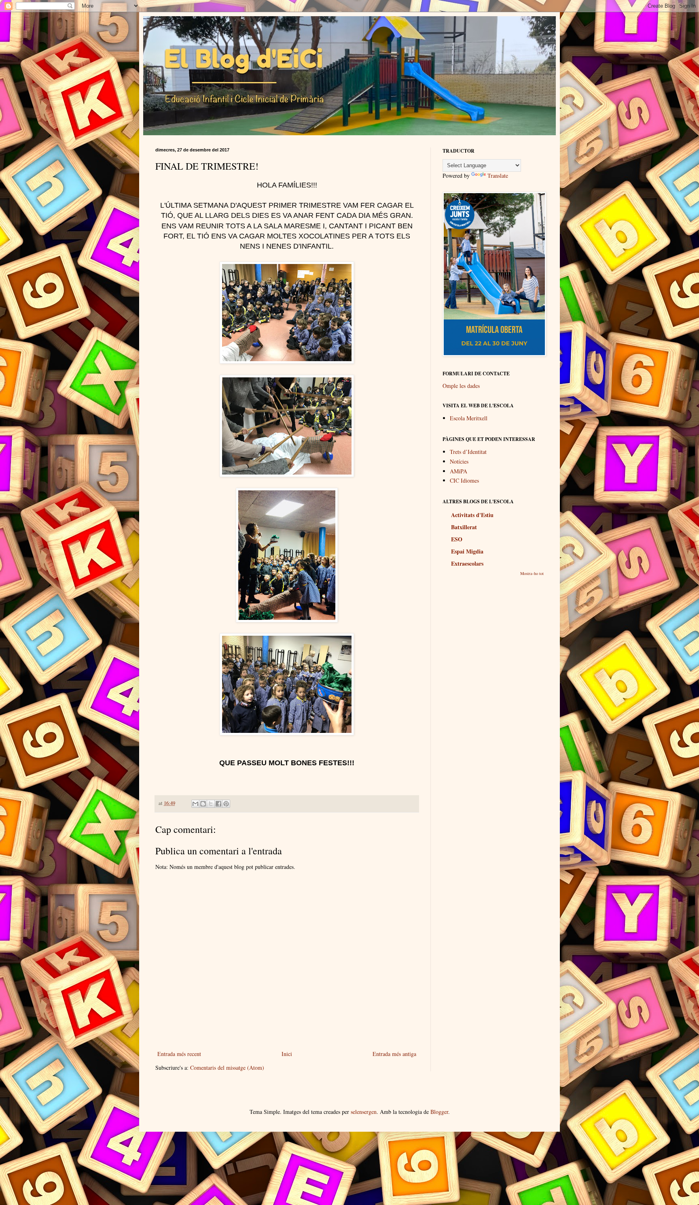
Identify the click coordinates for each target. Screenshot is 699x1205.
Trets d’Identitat (468, 452)
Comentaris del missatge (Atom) (227, 1067)
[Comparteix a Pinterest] (226, 804)
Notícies (459, 461)
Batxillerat (464, 527)
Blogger (439, 1112)
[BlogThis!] (203, 804)
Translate (497, 175)
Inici (287, 1054)
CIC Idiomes (464, 480)
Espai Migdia (467, 551)
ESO (456, 539)
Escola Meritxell (468, 418)
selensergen (364, 1112)
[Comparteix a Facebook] (218, 804)
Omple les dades (461, 386)
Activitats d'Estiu (472, 515)
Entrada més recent (179, 1054)
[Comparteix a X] (211, 804)
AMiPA (458, 471)
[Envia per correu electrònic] (195, 804)
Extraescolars (467, 563)
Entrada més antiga (394, 1054)
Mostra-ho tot (532, 573)
